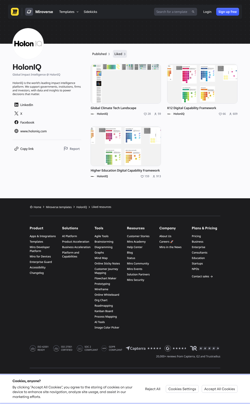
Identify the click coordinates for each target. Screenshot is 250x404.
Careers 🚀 (166, 242)
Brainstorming (104, 242)
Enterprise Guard (41, 262)
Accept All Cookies (219, 389)
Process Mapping (106, 317)
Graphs (99, 253)
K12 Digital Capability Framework (191, 108)
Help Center (135, 247)
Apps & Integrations (43, 236)
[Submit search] (193, 12)
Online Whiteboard (107, 295)
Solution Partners (138, 274)
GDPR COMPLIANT (115, 348)
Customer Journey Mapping (106, 271)
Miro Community (138, 263)
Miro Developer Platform (40, 249)
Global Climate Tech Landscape (113, 108)
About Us (165, 236)
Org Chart (101, 300)
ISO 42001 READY (43, 348)
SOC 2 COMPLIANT (91, 348)
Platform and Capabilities (70, 254)
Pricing (196, 236)
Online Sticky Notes (107, 263)
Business (197, 242)
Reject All (152, 389)
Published (101, 54)
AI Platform (69, 236)
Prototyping (102, 284)
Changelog (37, 273)
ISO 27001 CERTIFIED (66, 348)
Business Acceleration (76, 247)
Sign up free (228, 12)
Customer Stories (138, 236)
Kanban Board (104, 311)
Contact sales (200, 276)
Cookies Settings (182, 389)
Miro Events (134, 269)
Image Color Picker (107, 327)
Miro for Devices (40, 256)
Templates (36, 242)
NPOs (195, 269)
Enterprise (198, 247)
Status (131, 258)
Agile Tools (102, 236)
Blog (130, 253)
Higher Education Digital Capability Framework (125, 170)
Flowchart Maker (105, 278)
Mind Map (101, 258)
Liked (119, 54)
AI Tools (100, 322)
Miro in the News (170, 247)
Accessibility (38, 267)
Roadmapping (104, 306)
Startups (197, 263)
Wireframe (101, 289)
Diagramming (103, 247)
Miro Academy (136, 242)
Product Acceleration (75, 242)
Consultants (199, 253)
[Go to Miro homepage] (15, 12)
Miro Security (135, 280)
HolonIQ (102, 114)
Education (198, 258)
